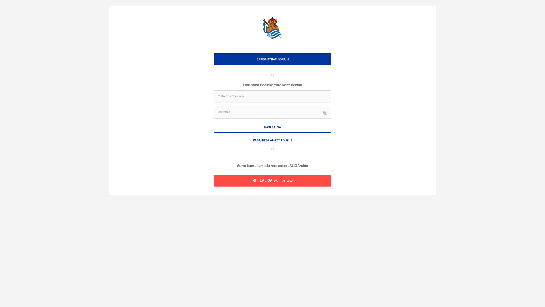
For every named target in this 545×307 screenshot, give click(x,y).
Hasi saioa (272, 127)
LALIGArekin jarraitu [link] (276, 180)
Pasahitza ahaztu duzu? (272, 140)
